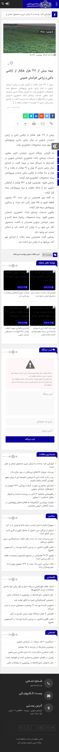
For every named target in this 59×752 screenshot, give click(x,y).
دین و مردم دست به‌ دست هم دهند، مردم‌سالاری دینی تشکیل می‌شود (28, 540)
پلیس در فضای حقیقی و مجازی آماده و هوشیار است (30, 657)
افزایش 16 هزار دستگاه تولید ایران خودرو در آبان (32, 614)
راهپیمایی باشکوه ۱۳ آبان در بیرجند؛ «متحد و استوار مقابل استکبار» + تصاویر (30, 495)
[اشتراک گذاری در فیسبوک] (52, 115)
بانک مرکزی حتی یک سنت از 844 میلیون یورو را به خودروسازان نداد (30, 565)
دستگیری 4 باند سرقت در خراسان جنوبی (35, 641)
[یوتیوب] (27, 728)
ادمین (9, 107)
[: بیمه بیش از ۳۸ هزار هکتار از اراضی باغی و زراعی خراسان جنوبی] (42, 123)
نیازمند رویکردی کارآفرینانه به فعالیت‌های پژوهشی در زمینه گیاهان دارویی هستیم (30, 504)
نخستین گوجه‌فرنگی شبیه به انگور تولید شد (34, 600)
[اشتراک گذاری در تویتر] (47, 115)
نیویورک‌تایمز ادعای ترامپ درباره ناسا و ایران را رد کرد (30, 525)
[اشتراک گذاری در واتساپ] (25, 115)
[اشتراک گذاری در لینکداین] (36, 115)
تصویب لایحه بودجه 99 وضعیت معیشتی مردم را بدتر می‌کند (29, 607)
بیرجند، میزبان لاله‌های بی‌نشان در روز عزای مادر (32, 472)
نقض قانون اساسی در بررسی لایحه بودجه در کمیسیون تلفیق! (29, 548)
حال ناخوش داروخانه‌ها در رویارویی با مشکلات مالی (30, 595)
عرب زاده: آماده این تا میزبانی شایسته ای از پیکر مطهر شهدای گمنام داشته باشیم (43, 331)
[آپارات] (34, 728)
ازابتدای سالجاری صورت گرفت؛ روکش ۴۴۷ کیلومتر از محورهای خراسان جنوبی (17, 331)
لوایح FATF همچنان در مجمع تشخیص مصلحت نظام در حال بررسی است (29, 557)
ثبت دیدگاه (30, 439)
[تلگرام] (40, 728)
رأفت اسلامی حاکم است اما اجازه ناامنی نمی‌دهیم (31, 652)
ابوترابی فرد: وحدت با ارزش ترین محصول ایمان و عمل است (28, 15)
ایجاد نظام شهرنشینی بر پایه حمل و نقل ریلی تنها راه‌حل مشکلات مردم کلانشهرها (28, 588)
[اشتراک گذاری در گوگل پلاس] (41, 115)
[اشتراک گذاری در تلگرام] (30, 115)
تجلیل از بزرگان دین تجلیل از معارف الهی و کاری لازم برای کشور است (30, 532)
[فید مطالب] (21, 728)
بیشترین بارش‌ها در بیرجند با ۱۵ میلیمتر (36, 647)
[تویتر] (52, 728)
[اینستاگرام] (46, 728)
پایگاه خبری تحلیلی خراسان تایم (29, 742)
